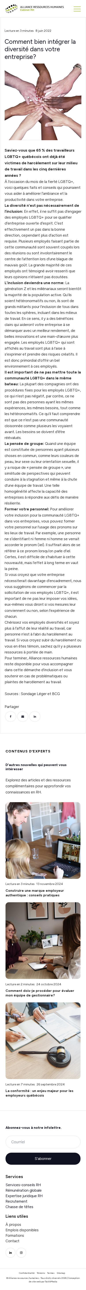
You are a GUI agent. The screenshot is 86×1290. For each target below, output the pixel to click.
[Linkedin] (34, 716)
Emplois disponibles (22, 1230)
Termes (50, 1273)
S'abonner (43, 1158)
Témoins (41, 1273)
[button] (77, 8)
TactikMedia (51, 1281)
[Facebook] (10, 716)
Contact (12, 1241)
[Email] (22, 716)
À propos (13, 1224)
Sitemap (61, 1273)
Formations (15, 1235)
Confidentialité (27, 1273)
